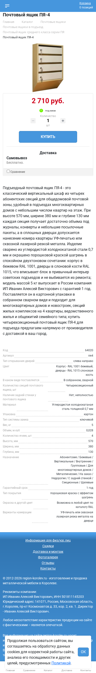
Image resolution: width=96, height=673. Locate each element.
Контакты (48, 568)
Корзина (85, 3)
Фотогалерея (48, 557)
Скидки (48, 546)
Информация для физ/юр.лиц (48, 540)
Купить (48, 137)
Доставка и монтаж (48, 551)
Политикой (61, 663)
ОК (83, 652)
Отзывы (48, 563)
